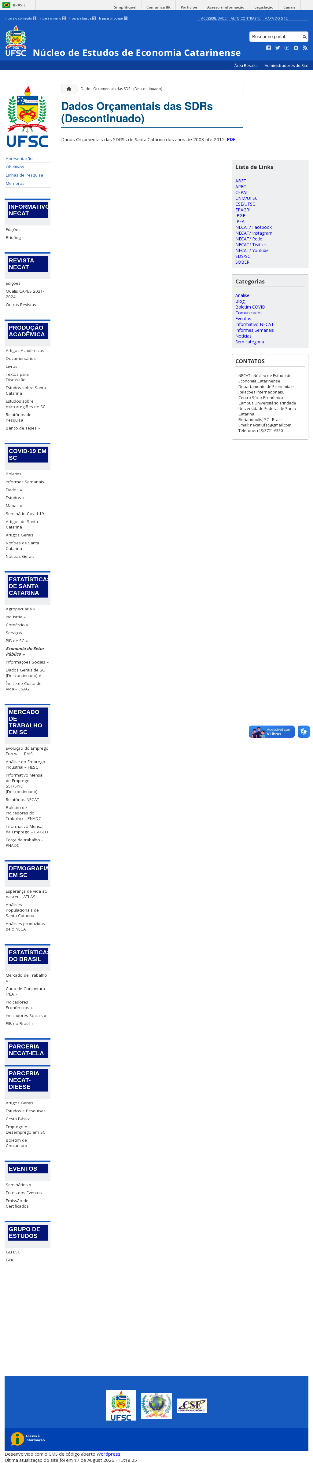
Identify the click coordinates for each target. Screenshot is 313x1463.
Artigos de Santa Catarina (22, 524)
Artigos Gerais (19, 535)
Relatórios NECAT (22, 799)
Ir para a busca (82, 18)
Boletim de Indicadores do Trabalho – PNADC (23, 813)
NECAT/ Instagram (253, 233)
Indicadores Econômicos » (19, 1004)
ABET (240, 181)
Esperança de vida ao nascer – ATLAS (26, 893)
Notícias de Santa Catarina (22, 545)
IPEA (240, 221)
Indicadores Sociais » (26, 1015)
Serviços (14, 632)
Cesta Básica (18, 1118)
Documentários (21, 358)
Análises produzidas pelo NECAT (25, 926)
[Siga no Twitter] (277, 48)
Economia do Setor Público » (25, 651)
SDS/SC (242, 256)
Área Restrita (246, 65)
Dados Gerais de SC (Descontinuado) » (25, 672)
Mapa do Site (276, 18)
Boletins (13, 474)
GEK (9, 1260)
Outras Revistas (21, 304)
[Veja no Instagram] (296, 48)
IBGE (240, 215)
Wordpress (108, 1454)
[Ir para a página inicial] (67, 89)
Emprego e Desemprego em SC (26, 1129)
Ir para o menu (52, 18)
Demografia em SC (28, 871)
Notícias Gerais (20, 556)
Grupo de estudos (24, 1232)
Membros (15, 183)
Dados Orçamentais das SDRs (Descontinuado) (121, 88)
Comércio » (17, 624)
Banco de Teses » (23, 428)
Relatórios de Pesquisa (18, 417)
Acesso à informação (225, 7)
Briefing (13, 237)
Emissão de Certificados (17, 1203)
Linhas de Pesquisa (24, 175)
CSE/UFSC (245, 204)
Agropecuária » (20, 609)
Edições (13, 229)
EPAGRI (242, 210)
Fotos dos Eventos (24, 1192)
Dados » (14, 489)
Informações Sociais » (27, 662)
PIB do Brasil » (20, 1023)
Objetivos (15, 167)
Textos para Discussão (17, 376)
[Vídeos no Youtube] (287, 48)
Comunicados (249, 313)
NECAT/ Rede (248, 239)
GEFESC (13, 1252)
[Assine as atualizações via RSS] (305, 48)
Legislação (263, 7)
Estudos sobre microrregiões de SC (26, 403)
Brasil (19, 5)
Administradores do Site (286, 65)
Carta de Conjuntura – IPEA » (27, 991)
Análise (242, 295)
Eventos (23, 1168)
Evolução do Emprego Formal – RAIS (27, 750)
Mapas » (14, 505)
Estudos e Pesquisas (26, 1111)
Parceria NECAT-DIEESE (24, 1080)
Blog (240, 301)
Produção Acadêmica (27, 331)
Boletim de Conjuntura (16, 1142)
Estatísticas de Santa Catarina (28, 586)
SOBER (242, 262)
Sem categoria (249, 342)
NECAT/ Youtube (252, 250)
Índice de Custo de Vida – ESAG (24, 686)
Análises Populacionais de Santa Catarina (22, 910)
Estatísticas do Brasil (28, 955)
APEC (240, 186)
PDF (231, 139)
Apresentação (19, 158)
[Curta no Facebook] (268, 48)
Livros (11, 366)
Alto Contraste (245, 18)
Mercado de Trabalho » (26, 977)
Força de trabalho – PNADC (24, 842)
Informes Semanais (25, 482)
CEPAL (242, 192)
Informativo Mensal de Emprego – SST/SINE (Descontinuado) (24, 783)
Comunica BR (158, 7)
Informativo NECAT (28, 210)
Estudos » (15, 497)
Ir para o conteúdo (20, 18)
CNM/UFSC (246, 198)
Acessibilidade (213, 18)
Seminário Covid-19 (25, 513)
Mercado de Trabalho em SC (25, 722)
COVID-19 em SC (27, 454)
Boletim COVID (250, 307)
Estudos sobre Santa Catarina (26, 390)
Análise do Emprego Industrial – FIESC (25, 764)
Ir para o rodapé (113, 18)
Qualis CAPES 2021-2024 (25, 293)
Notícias (243, 336)
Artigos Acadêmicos (25, 350)
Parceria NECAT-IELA (26, 1049)
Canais (289, 7)
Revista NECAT (21, 263)
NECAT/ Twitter (250, 244)
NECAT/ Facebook (253, 227)
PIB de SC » (17, 640)
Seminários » (18, 1184)
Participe (189, 7)
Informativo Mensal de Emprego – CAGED (27, 829)
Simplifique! (125, 7)
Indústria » (16, 617)
